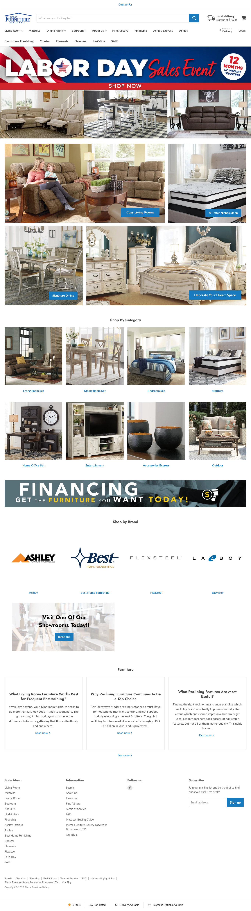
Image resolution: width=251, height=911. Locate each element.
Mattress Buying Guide (80, 819)
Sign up (235, 802)
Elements (62, 41)
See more (124, 755)
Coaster (45, 41)
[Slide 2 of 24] (125, 92)
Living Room (13, 30)
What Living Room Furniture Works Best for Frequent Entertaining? (43, 696)
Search (70, 787)
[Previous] (10, 92)
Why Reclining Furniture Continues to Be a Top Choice (126, 696)
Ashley (183, 30)
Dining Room (55, 30)
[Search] (194, 18)
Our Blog (71, 834)
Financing (141, 30)
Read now (42, 732)
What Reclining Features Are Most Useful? (207, 694)
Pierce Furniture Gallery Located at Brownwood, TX (31, 882)
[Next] (241, 92)
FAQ (68, 814)
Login (242, 30)
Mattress (34, 30)
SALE (114, 41)
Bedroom (77, 30)
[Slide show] (125, 92)
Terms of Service (76, 808)
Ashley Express (163, 30)
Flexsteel (81, 41)
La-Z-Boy (99, 41)
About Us (71, 792)
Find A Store (120, 30)
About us (98, 30)
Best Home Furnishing (19, 41)
